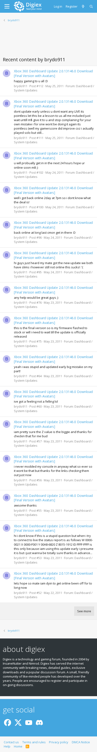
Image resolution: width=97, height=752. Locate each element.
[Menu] (6, 6)
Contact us (11, 742)
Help (7, 746)
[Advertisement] (48, 42)
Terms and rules (34, 742)
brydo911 (20, 86)
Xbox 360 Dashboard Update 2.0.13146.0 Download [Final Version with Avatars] (53, 73)
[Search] (91, 6)
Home (18, 746)
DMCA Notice (81, 742)
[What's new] (83, 6)
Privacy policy (58, 742)
